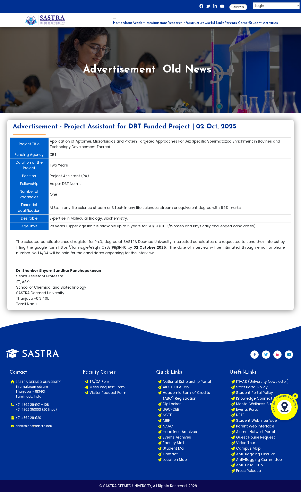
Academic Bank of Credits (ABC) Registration (186, 395)
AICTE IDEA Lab (176, 387)
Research (174, 23)
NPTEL (241, 415)
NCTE (167, 415)
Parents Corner (236, 23)
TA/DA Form (100, 381)
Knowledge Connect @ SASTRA (264, 398)
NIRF (166, 420)
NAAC (168, 426)
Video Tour (245, 442)
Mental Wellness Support (258, 403)
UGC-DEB (171, 409)
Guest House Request (255, 437)
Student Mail (174, 448)
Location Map (175, 459)
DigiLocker (172, 403)
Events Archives (177, 437)
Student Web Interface (256, 420)
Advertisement (119, 70)
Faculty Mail (173, 442)
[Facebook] (201, 7)
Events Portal (247, 409)
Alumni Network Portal (255, 431)
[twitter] (208, 7)
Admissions (158, 23)
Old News (187, 70)
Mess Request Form (107, 387)
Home (118, 23)
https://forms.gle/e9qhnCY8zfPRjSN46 (92, 247)
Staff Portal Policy (252, 387)
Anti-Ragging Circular (255, 454)
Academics (141, 23)
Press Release (248, 470)
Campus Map (248, 448)
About (127, 23)
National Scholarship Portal (187, 381)
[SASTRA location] (284, 407)
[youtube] (222, 7)
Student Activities (263, 23)
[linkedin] (215, 7)
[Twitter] (266, 354)
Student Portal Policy (254, 392)
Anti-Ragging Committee (259, 459)
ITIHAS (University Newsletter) (262, 381)
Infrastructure (193, 23)
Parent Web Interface (255, 426)
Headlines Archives (180, 431)
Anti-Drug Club (249, 465)
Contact (170, 454)
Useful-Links (214, 23)
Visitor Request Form (107, 392)
